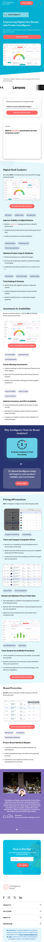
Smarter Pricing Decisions (22, 677)
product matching (20, 452)
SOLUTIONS (7, 911)
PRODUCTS (7, 905)
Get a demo (23, 865)
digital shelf (13, 224)
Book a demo (22, 483)
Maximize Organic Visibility (22, 206)
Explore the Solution (22, 112)
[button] (19, 464)
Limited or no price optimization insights (18, 107)
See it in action (22, 37)
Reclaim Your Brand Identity (22, 727)
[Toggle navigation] (42, 3)
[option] (14, 87)
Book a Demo (26, 3)
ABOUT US (6, 918)
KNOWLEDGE (7, 924)
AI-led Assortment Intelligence (22, 345)
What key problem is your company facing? (20, 101)
